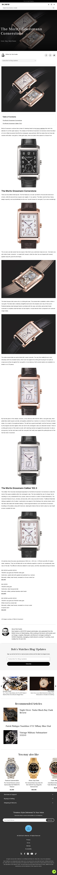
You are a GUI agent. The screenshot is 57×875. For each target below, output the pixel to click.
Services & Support (10, 794)
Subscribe (35, 60)
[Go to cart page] (51, 4)
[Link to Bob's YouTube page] (32, 854)
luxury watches (41, 128)
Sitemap (28, 846)
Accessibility (28, 849)
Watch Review (12, 41)
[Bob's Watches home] (5, 4)
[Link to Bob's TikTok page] (36, 854)
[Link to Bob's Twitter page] (21, 854)
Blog (6, 41)
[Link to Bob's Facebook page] (24, 854)
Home (2, 41)
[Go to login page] (48, 4)
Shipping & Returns (10, 803)
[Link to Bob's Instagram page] (28, 854)
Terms (28, 842)
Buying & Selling (9, 798)
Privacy (28, 839)
